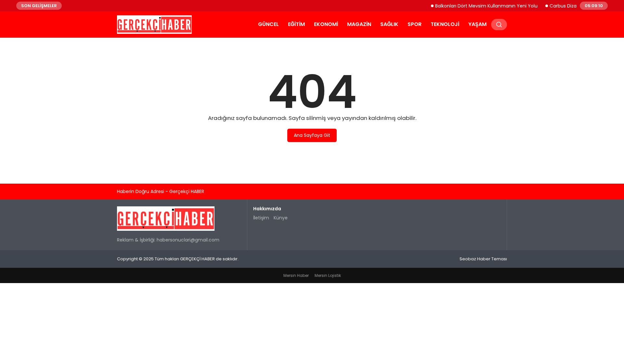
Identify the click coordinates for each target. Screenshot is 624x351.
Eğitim (296, 24)
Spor (415, 24)
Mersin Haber (296, 275)
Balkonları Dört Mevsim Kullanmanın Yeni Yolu (481, 5)
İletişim (261, 217)
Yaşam (477, 24)
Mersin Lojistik (328, 275)
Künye (281, 217)
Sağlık (389, 24)
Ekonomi (326, 24)
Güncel (268, 24)
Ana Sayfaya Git (312, 135)
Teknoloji (445, 24)
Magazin (359, 24)
